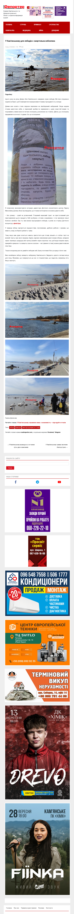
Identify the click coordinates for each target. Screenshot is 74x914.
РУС (29, 10)
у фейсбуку (17, 223)
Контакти (49, 908)
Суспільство (54, 25)
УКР (29, 7)
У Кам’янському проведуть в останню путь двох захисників (22, 446)
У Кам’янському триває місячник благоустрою (57, 446)
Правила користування (28, 908)
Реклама (41, 908)
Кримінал (37, 25)
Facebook (51, 432)
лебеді (12, 427)
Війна (41, 30)
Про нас (16, 908)
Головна (9, 25)
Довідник (55, 30)
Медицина (27, 30)
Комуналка (10, 30)
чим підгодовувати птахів (31, 427)
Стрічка (23, 25)
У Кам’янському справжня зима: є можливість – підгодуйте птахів (41, 422)
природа (18, 427)
